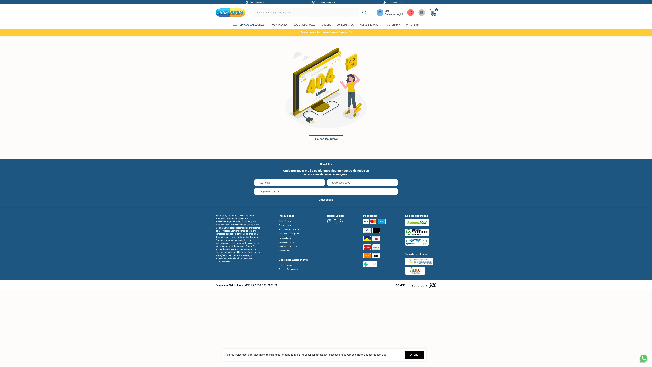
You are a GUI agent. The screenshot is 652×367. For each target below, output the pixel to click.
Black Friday (284, 251)
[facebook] (329, 221)
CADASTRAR (326, 200)
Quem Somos (285, 221)
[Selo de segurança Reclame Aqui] (417, 222)
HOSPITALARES (279, 24)
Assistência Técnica (288, 246)
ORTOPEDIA (412, 24)
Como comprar (286, 225)
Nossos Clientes (286, 242)
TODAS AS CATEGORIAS (251, 24)
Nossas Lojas (285, 238)
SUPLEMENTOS (345, 24)
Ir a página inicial (326, 139)
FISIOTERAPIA (392, 24)
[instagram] (335, 221)
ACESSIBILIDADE (369, 24)
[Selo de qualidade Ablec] (415, 271)
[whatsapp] (340, 221)
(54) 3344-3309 (257, 2)
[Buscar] (364, 12)
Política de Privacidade (289, 229)
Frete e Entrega (286, 265)
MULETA (326, 24)
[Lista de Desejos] (410, 12)
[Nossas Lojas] (421, 12)
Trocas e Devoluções (288, 269)
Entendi (414, 354)
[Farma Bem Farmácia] (230, 12)
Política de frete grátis (289, 234)
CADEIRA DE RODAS (304, 24)
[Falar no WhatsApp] (643, 358)
